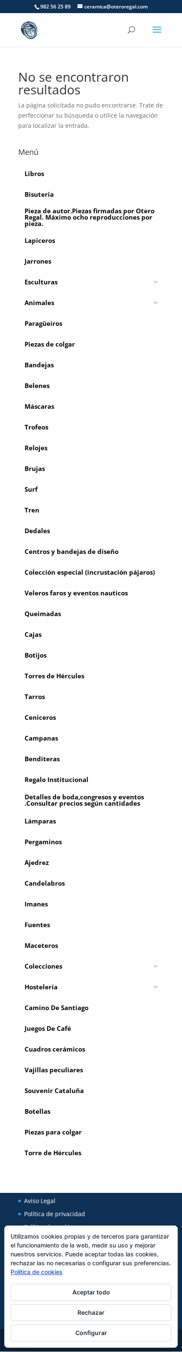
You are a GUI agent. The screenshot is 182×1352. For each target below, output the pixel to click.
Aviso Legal (39, 1201)
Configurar (91, 1332)
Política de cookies (37, 1271)
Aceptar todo (91, 1292)
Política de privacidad (54, 1214)
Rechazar (91, 1312)
